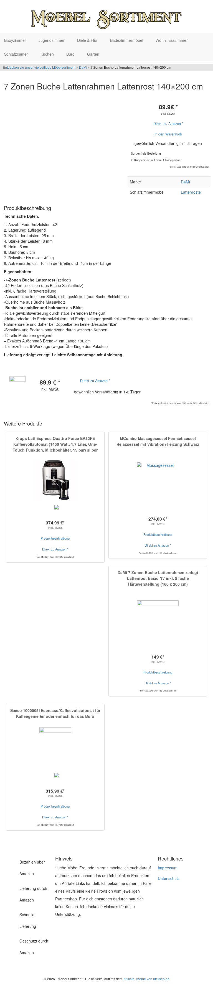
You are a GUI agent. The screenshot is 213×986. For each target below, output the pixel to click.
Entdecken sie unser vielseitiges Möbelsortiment (39, 67)
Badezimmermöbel (127, 40)
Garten (93, 54)
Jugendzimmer (52, 40)
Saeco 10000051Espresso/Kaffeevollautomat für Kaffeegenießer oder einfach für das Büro (55, 713)
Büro (71, 54)
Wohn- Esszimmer (172, 40)
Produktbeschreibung (55, 538)
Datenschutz (169, 878)
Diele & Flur (88, 40)
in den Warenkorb (168, 134)
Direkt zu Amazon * (168, 123)
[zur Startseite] (106, 16)
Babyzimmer (15, 40)
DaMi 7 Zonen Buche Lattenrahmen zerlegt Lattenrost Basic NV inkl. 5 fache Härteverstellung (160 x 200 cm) (158, 578)
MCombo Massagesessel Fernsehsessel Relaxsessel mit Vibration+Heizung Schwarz (157, 441)
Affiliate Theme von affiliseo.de (146, 978)
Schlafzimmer (16, 54)
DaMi (83, 67)
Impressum (168, 867)
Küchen (47, 54)
